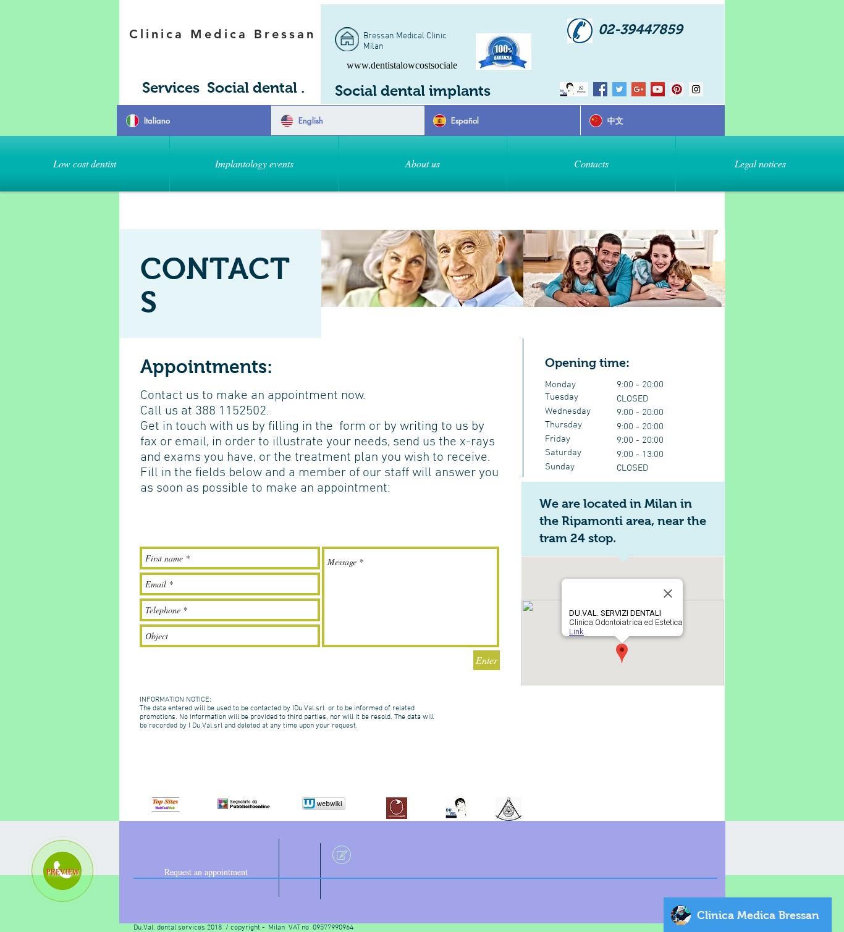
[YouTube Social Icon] (658, 89)
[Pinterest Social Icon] (677, 89)
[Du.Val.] (581, 89)
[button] (254, 163)
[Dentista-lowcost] (600, 89)
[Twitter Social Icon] (619, 89)
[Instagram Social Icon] (696, 89)
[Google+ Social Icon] (638, 89)
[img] (422, 268)
